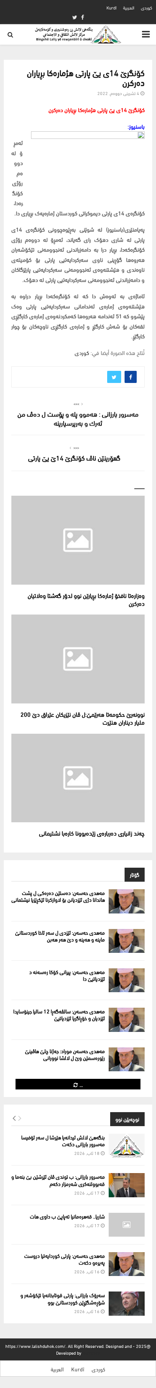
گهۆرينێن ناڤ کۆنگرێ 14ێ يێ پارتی (74, 457)
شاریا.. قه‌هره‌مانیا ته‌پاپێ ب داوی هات (67, 1216)
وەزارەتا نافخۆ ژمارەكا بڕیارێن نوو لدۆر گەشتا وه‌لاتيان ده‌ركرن (86, 599)
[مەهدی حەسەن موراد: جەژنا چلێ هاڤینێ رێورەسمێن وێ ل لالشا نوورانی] (127, 1059)
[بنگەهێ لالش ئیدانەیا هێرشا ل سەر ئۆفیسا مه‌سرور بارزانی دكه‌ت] (127, 1146)
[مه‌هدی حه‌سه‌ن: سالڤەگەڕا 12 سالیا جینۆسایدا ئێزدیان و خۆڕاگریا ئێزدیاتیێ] (127, 1020)
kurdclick (91, 1352)
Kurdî (111, 7)
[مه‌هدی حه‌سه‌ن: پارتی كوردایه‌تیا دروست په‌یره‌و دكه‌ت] (127, 1264)
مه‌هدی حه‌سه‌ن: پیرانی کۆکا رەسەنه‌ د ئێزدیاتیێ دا (67, 975)
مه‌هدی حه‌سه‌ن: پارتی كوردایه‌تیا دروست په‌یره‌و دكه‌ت (64, 1258)
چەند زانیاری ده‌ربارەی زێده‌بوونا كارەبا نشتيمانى (91, 832)
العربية (128, 7)
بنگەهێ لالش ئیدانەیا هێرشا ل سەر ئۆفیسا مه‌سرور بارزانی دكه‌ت (63, 1140)
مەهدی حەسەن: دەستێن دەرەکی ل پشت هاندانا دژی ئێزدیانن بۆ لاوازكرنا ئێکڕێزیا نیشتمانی (58, 896)
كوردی (146, 7)
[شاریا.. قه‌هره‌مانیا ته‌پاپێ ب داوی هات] (127, 1225)
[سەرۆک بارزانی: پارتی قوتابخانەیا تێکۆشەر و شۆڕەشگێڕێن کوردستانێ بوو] (127, 1303)
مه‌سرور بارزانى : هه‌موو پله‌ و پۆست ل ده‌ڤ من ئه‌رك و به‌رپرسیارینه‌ (78, 418)
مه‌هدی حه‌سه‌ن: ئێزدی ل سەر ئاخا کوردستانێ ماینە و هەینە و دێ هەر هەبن (60, 935)
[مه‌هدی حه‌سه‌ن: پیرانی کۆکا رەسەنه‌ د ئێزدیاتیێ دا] (127, 980)
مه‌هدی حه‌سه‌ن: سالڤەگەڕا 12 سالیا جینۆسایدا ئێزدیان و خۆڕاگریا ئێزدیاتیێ (59, 1014)
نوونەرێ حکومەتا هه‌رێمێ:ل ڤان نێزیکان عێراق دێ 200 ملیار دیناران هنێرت (82, 718)
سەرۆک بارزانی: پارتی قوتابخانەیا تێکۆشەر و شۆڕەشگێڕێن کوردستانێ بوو (62, 1298)
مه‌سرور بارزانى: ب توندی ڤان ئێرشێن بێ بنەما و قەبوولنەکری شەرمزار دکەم (58, 1179)
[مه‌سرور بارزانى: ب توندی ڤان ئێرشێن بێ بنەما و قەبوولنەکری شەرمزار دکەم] (127, 1185)
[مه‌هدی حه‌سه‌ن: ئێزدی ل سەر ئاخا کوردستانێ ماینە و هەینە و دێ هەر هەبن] (127, 941)
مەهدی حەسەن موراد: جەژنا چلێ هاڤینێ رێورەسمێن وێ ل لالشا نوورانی (65, 1054)
